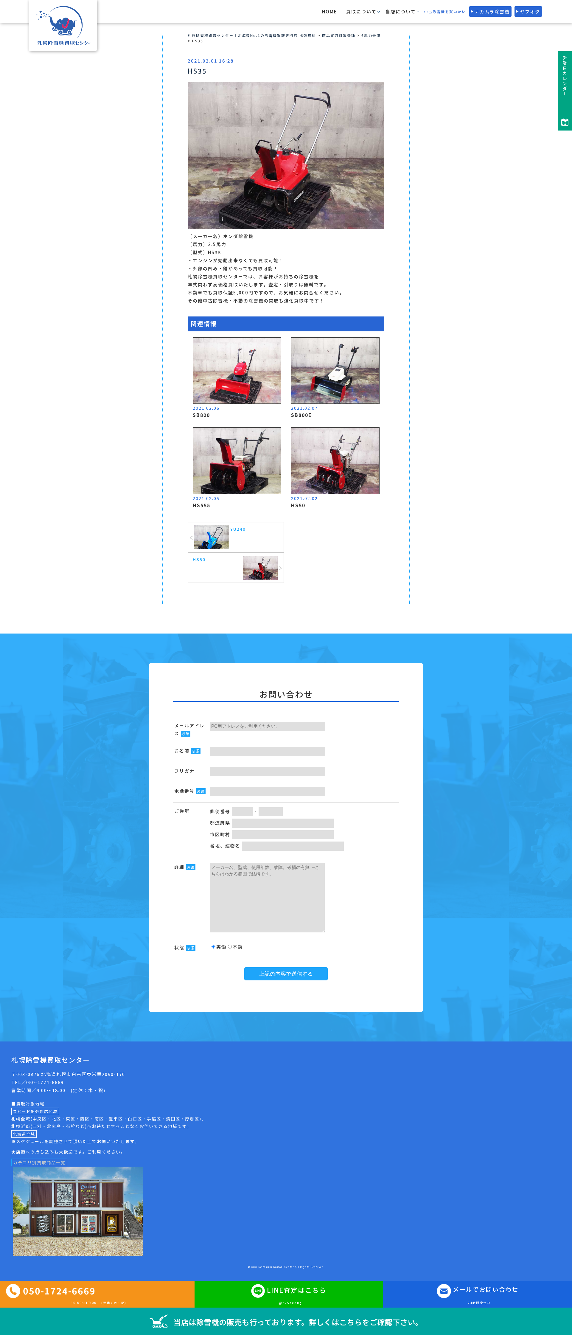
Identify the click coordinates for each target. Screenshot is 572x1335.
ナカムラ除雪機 (492, 11)
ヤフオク (530, 11)
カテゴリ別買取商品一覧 (39, 1162)
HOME (329, 11)
